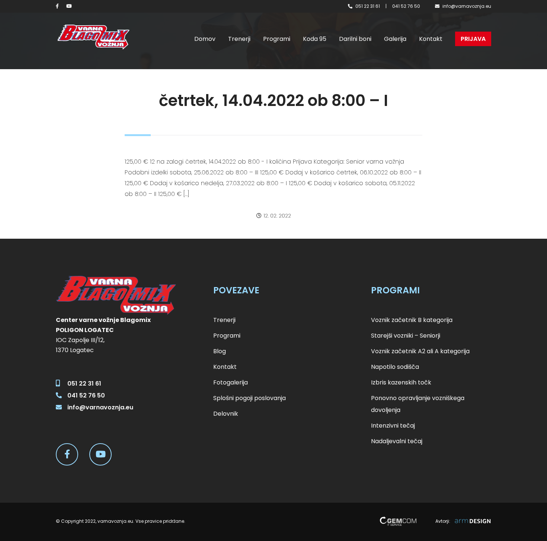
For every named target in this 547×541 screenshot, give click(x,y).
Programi (276, 39)
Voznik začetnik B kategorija (411, 320)
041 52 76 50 (406, 6)
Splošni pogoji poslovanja (249, 398)
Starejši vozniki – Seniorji (405, 335)
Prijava (473, 39)
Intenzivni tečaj (393, 425)
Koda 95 (314, 39)
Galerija (395, 39)
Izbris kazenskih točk (401, 382)
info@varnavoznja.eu (466, 6)
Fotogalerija (230, 382)
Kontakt (430, 39)
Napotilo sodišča (395, 367)
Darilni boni (355, 39)
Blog (219, 351)
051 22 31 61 (367, 6)
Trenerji (239, 39)
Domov (204, 39)
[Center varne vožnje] (93, 37)
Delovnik (225, 413)
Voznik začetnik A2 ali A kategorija (420, 351)
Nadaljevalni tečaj (396, 441)
